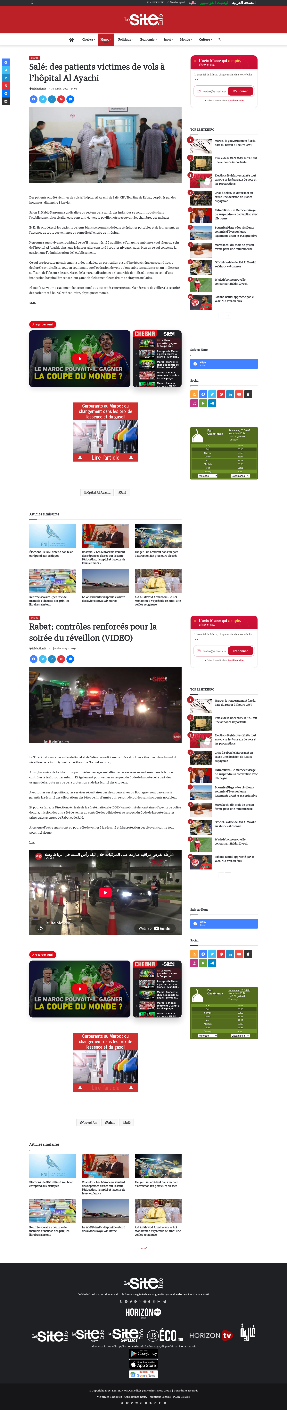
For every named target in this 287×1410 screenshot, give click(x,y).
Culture (204, 39)
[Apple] (150, 1301)
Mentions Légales (160, 1396)
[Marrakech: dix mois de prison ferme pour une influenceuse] (201, 250)
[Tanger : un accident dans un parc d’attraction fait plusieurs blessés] (158, 536)
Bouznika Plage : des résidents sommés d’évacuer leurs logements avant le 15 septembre (236, 231)
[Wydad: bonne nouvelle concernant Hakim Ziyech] (201, 285)
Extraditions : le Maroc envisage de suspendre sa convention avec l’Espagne (236, 214)
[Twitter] (43, 99)
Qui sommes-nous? (135, 1396)
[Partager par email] (6, 101)
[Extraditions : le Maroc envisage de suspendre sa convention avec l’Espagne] (201, 215)
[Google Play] (160, 1301)
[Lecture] (79, 359)
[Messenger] (70, 99)
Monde (185, 39)
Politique (124, 39)
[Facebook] (33, 99)
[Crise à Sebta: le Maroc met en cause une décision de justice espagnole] (201, 198)
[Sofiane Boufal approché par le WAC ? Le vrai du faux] (201, 302)
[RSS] (122, 1301)
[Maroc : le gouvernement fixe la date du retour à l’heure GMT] (201, 146)
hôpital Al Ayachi (98, 492)
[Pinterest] (61, 99)
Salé (123, 492)
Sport (167, 39)
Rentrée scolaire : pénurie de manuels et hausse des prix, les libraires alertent (49, 600)
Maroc (105, 39)
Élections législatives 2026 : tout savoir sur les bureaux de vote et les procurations (235, 179)
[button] (79, 358)
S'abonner (240, 91)
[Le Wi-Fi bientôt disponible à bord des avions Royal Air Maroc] (105, 581)
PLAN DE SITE (181, 1396)
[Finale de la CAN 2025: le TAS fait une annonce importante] (201, 163)
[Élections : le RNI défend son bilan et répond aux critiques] (52, 536)
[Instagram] (155, 1301)
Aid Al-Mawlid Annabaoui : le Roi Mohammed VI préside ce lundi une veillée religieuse (158, 600)
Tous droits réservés (186, 1390)
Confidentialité (236, 100)
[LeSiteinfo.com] (143, 20)
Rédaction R (39, 88)
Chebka (87, 39)
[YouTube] (146, 1301)
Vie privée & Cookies (109, 1396)
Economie (147, 39)
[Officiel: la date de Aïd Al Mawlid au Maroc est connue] (201, 267)
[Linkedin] (52, 99)
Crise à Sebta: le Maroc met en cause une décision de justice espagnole (234, 197)
